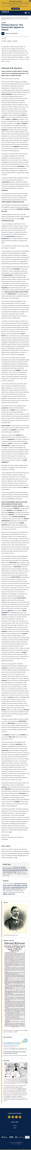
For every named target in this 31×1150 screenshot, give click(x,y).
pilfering (7, 292)
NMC (19, 1143)
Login (14, 1127)
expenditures (5, 238)
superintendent (8, 275)
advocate (4, 787)
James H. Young (21, 1088)
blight (12, 410)
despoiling (4, 287)
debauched (4, 129)
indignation (16, 146)
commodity (16, 269)
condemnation (5, 182)
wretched (24, 633)
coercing (3, 668)
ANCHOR (3, 17)
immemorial (4, 750)
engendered (11, 439)
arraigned (13, 429)
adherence (10, 610)
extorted (3, 680)
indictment (4, 190)
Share (9, 41)
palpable (18, 370)
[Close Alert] (30, 1)
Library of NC (11, 894)
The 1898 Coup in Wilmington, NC (18, 1048)
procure (11, 697)
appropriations (11, 236)
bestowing (22, 793)
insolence (18, 435)
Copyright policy (19, 1142)
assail (9, 443)
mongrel (24, 652)
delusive (3, 709)
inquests (19, 510)
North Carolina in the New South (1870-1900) (15, 17)
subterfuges (20, 166)
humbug (3, 631)
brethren (3, 614)
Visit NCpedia (15, 8)
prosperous (4, 408)
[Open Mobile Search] (28, 13)
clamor (25, 487)
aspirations (19, 744)
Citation (14, 41)
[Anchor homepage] (5, 12)
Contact (15, 1125)
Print (4, 41)
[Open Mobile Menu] (26, 13)
